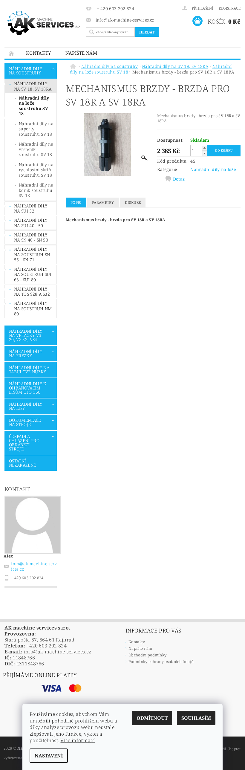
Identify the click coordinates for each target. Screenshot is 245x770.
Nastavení (49, 755)
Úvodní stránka (11, 53)
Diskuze (133, 202)
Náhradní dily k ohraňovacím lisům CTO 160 (28, 388)
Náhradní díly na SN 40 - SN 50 (31, 237)
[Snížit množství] (204, 153)
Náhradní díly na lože (213, 169)
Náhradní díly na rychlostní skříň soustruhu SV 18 (36, 170)
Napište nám (81, 53)
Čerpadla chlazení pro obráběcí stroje (24, 442)
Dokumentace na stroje (25, 422)
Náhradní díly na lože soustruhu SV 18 (34, 106)
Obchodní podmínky (147, 655)
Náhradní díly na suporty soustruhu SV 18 (36, 129)
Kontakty (38, 53)
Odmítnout (152, 718)
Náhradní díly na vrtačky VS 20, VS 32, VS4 (25, 335)
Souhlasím (196, 718)
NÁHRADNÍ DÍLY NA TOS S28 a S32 (32, 291)
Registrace (230, 8)
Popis (76, 202)
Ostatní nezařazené (22, 463)
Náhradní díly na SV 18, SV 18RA (32, 86)
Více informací (77, 740)
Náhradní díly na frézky (25, 353)
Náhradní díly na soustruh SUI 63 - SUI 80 (33, 274)
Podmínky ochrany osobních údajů (161, 661)
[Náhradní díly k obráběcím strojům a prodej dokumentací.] (43, 23)
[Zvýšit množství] (204, 148)
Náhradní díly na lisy (25, 406)
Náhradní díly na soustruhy (25, 71)
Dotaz (179, 179)
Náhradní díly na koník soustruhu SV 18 (36, 190)
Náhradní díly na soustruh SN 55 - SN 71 (32, 254)
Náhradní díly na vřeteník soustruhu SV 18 (36, 149)
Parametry (103, 202)
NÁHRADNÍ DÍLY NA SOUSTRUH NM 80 (33, 308)
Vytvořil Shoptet (226, 748)
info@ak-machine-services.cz (34, 566)
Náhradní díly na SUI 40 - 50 (30, 222)
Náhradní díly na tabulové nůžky (29, 370)
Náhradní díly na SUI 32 (30, 208)
